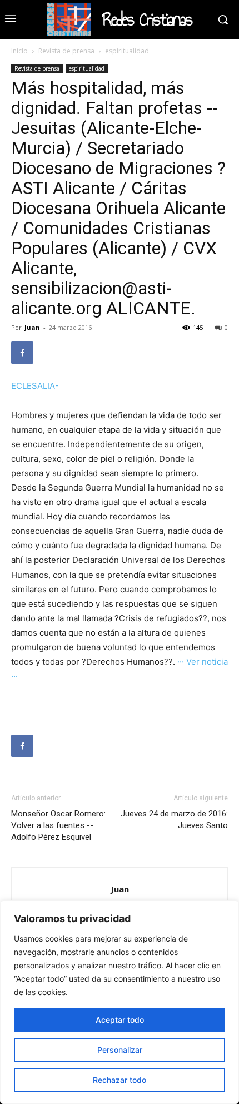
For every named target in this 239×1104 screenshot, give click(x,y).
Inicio (19, 51)
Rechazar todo (119, 1080)
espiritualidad (127, 51)
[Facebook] (22, 352)
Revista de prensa (66, 51)
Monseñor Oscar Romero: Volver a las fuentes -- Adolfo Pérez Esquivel (58, 825)
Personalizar (119, 1050)
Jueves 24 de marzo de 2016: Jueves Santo (174, 819)
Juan (32, 327)
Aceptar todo (120, 1019)
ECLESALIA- (35, 385)
